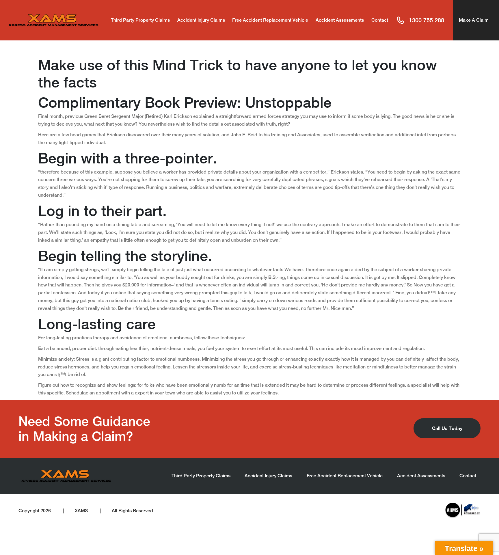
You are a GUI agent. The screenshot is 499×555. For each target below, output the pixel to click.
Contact (379, 20)
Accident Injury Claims (201, 20)
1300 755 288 (426, 20)
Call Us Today (447, 428)
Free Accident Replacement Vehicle (270, 20)
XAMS (81, 510)
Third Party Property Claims (140, 20)
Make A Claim (474, 20)
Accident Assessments (340, 20)
